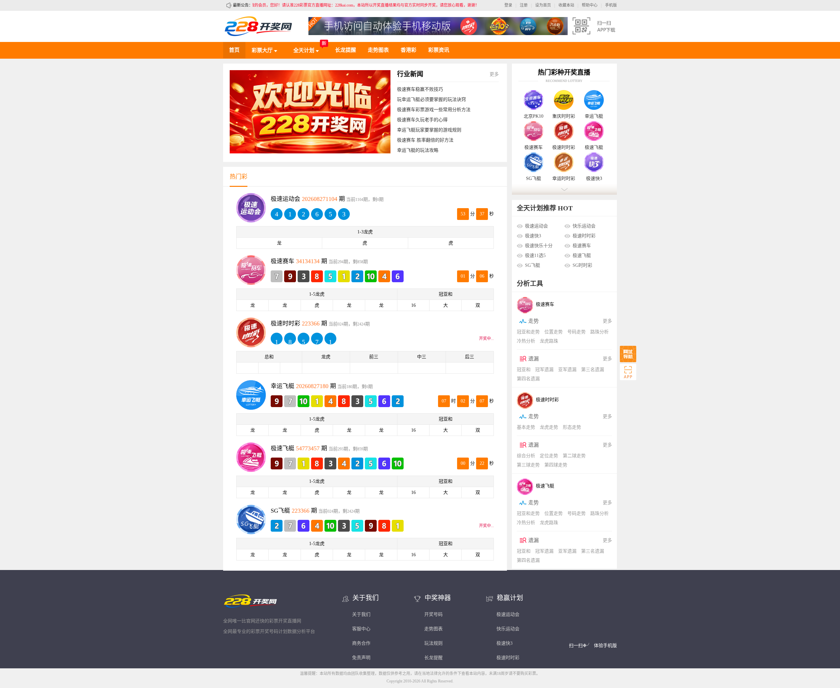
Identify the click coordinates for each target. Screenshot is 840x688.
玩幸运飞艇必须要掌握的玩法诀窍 (431, 99)
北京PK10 (533, 116)
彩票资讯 (438, 50)
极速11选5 (535, 255)
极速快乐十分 (539, 245)
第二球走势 (574, 455)
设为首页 (543, 5)
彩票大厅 (263, 50)
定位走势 (549, 455)
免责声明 (361, 657)
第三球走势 (528, 464)
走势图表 (378, 50)
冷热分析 (526, 341)
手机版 (611, 5)
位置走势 (553, 331)
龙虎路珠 (549, 341)
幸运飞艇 (594, 116)
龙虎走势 (549, 427)
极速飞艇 (594, 147)
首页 (234, 50)
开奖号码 (433, 614)
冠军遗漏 (544, 369)
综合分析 (526, 455)
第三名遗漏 (592, 369)
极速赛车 (533, 147)
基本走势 (526, 427)
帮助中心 (590, 5)
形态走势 (572, 427)
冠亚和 (524, 369)
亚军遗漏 (567, 369)
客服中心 (361, 628)
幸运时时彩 (563, 178)
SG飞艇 (533, 178)
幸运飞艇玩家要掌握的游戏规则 (429, 130)
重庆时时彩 (563, 116)
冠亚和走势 (528, 331)
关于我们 (361, 614)
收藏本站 (566, 5)
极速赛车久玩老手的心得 (422, 119)
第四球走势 (555, 464)
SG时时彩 (582, 265)
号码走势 (576, 331)
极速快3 (594, 178)
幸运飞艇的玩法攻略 (417, 150)
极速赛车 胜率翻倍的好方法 (425, 140)
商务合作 (361, 643)
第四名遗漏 (528, 378)
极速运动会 (536, 226)
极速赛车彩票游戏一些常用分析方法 (434, 109)
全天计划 (304, 50)
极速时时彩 (563, 147)
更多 (494, 74)
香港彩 (408, 50)
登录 (508, 5)
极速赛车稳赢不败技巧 (420, 89)
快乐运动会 (584, 226)
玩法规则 (433, 643)
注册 (524, 5)
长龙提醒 (345, 50)
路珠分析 (599, 331)
